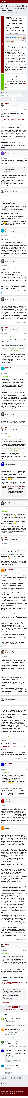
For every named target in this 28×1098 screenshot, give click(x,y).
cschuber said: (5, 546)
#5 (26, 266)
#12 (26, 508)
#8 (26, 373)
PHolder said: (5, 199)
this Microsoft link (14, 282)
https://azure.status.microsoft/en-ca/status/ (12, 124)
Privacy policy (4, 1093)
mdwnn (8, 1037)
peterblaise (9, 1025)
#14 (26, 575)
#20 (26, 950)
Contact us (12, 1091)
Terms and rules (19, 1091)
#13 (26, 543)
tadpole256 (9, 1072)
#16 (26, 704)
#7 (26, 333)
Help (10, 1093)
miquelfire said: (5, 953)
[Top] (12, 1093)
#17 (26, 769)
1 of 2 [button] (9, 1006)
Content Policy (4, 1091)
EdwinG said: (5, 376)
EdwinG (4, 13)
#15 (26, 657)
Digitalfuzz (7, 1021)
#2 (26, 158)
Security (13, 1021)
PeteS (6, 1045)
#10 (26, 433)
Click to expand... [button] (14, 350)
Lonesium (7, 1034)
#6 (26, 304)
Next (14, 1006)
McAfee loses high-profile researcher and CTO (14, 989)
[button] (2, 1)
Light (2, 1088)
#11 (26, 469)
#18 (26, 806)
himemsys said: (6, 336)
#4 (26, 235)
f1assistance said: (6, 772)
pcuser (7, 1068)
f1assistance (8, 1056)
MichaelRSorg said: (6, 707)
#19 (26, 833)
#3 (26, 196)
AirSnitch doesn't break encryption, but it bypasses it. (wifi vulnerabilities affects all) (14, 1031)
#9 (26, 419)
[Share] (24, 109)
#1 (26, 109)
